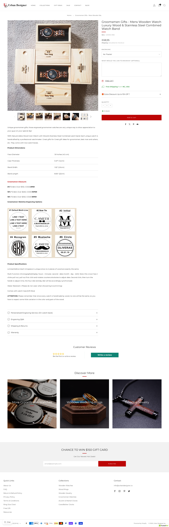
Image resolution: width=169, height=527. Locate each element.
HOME (33, 5)
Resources (7, 512)
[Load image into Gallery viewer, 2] (30, 116)
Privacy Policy (9, 497)
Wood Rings (64, 489)
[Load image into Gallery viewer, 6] (66, 116)
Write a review (105, 355)
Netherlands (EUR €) (11, 523)
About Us (7, 485)
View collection (32, 413)
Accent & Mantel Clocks (68, 501)
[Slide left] (14, 116)
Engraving (106, 49)
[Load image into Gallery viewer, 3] (39, 116)
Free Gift (6, 508)
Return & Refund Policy (12, 493)
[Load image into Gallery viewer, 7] (75, 116)
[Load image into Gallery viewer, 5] (57, 116)
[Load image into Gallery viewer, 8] (84, 116)
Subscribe (112, 464)
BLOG (87, 5)
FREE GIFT (109, 81)
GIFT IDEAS (58, 5)
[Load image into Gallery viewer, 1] (21, 116)
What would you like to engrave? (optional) (121, 61)
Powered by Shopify (140, 523)
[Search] (164, 5)
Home (69, 15)
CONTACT (77, 5)
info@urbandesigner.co (123, 485)
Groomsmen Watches (67, 497)
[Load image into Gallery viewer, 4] (48, 116)
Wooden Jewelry (65, 493)
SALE (68, 5)
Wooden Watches (66, 485)
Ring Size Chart (9, 504)
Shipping (105, 43)
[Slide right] (90, 116)
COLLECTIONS (45, 5)
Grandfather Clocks (66, 504)
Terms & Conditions (11, 501)
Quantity (105, 102)
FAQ (5, 489)
